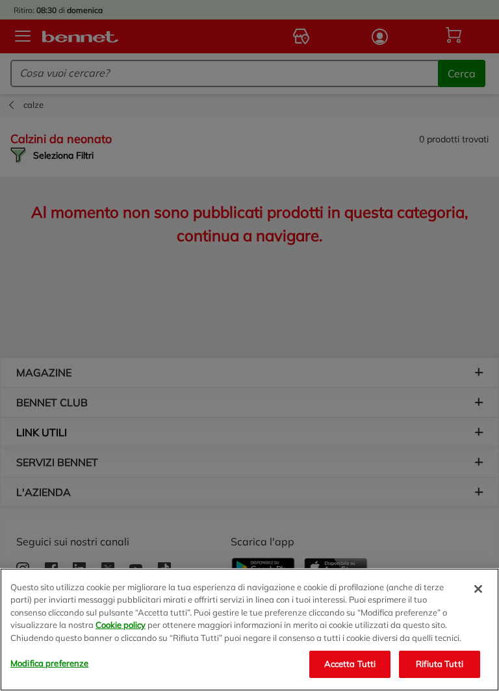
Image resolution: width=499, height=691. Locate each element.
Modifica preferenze (49, 663)
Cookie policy (121, 624)
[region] (249, 629)
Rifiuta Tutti (439, 663)
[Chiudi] (478, 589)
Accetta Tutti (350, 663)
